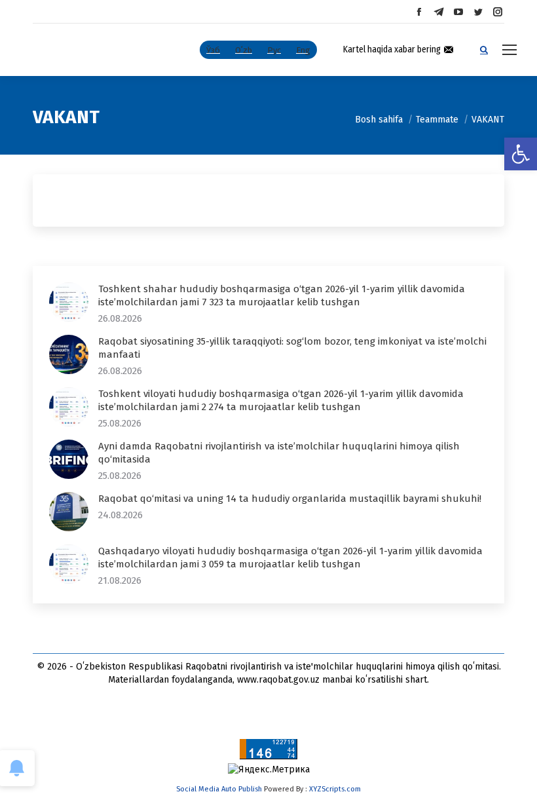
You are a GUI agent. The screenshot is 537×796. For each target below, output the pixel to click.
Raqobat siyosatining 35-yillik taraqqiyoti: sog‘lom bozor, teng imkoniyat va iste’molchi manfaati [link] (292, 347)
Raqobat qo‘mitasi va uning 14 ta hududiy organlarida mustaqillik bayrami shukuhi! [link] (289, 498)
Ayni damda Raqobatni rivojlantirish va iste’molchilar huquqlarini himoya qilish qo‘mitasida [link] (279, 452)
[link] (520, 154)
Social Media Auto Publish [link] (219, 789)
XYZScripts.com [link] (335, 789)
